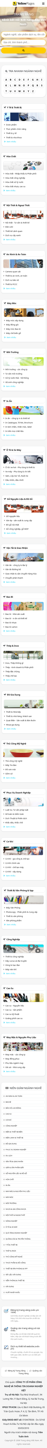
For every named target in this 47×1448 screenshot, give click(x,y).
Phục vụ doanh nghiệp (18, 792)
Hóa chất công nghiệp (15, 178)
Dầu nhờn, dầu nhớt (14, 480)
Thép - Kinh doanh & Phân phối (19, 667)
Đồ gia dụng (13, 694)
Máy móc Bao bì (13, 329)
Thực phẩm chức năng (16, 129)
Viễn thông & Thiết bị (15, 1280)
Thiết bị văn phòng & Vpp (20, 890)
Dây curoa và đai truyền (16, 961)
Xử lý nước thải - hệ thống (17, 378)
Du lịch (9, 1155)
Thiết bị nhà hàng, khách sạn (19, 716)
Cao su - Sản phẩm (13, 1009)
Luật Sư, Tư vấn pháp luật (16, 809)
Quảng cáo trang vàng (25, 1329)
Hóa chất (11, 156)
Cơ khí (9, 841)
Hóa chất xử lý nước (14, 182)
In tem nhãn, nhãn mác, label (18, 426)
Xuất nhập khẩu (13, 1292)
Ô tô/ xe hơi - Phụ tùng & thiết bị (20, 467)
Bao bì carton (11, 627)
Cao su (9, 988)
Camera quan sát (12, 271)
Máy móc (11, 303)
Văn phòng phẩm (14, 920)
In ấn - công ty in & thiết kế (17, 418)
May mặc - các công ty (15, 1054)
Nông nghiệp (11, 1221)
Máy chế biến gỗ (13, 333)
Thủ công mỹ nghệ (16, 743)
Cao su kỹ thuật (12, 1014)
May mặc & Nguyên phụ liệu (21, 1037)
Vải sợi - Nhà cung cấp (15, 1067)
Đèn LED (9, 226)
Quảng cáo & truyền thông (18, 1239)
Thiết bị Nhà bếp (13, 712)
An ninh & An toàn (16, 254)
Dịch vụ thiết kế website (25, 1347)
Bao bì (9, 596)
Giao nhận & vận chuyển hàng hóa (20, 573)
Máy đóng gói (12, 324)
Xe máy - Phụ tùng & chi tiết (17, 471)
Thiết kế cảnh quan (13, 231)
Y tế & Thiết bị (14, 107)
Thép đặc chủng (12, 671)
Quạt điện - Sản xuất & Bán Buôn (21, 720)
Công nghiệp (13, 939)
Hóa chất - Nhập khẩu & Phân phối (20, 173)
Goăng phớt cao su (13, 1018)
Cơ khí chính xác (12, 863)
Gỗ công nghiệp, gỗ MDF (17, 529)
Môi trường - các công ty (16, 369)
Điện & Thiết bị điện (14, 1132)
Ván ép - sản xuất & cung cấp (19, 520)
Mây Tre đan (10, 765)
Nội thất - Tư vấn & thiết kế (17, 222)
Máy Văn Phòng (13, 907)
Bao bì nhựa (10, 622)
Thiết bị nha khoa (14, 137)
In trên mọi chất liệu (14, 431)
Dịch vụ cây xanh (13, 235)
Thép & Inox (12, 645)
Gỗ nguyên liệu (13, 516)
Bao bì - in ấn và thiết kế (16, 618)
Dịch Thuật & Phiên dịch (16, 818)
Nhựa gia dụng (12, 724)
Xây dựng (10, 1286)
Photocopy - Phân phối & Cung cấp (21, 912)
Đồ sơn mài (10, 769)
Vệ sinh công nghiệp (14, 382)
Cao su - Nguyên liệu (14, 1005)
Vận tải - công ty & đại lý (16, 565)
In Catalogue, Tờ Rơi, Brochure (19, 422)
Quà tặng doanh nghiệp (16, 1233)
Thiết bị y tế (11, 133)
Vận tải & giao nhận (17, 548)
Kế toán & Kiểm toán (14, 814)
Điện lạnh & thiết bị (14, 1137)
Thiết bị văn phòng (14, 916)
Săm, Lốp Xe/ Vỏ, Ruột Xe (16, 475)
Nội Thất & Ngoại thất (18, 205)
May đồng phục (12, 1058)
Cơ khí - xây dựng (13, 871)
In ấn (9, 401)
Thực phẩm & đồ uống (16, 1263)
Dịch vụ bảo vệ (12, 280)
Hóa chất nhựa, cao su (15, 186)
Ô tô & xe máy (13, 450)
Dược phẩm (11, 124)
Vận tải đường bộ (13, 569)
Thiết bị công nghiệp (14, 956)
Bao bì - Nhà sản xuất (15, 614)
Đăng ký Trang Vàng (16, 1370)
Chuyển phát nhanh (14, 577)
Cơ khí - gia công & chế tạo (17, 858)
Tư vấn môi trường (13, 373)
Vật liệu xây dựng (13, 1274)
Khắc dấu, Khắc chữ (14, 822)
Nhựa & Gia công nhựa (16, 1209)
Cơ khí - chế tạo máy (14, 867)
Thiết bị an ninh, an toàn (16, 275)
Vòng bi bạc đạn (12, 965)
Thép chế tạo (11, 675)
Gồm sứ (9, 773)
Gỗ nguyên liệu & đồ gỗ (20, 499)
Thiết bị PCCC (11, 284)
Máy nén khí (10, 969)
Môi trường (12, 352)
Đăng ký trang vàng (25, 1311)
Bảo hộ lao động (13, 1108)
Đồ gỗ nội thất (12, 524)
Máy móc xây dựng (14, 320)
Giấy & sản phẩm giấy (15, 1167)
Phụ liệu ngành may (14, 1063)
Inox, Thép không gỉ (14, 663)
